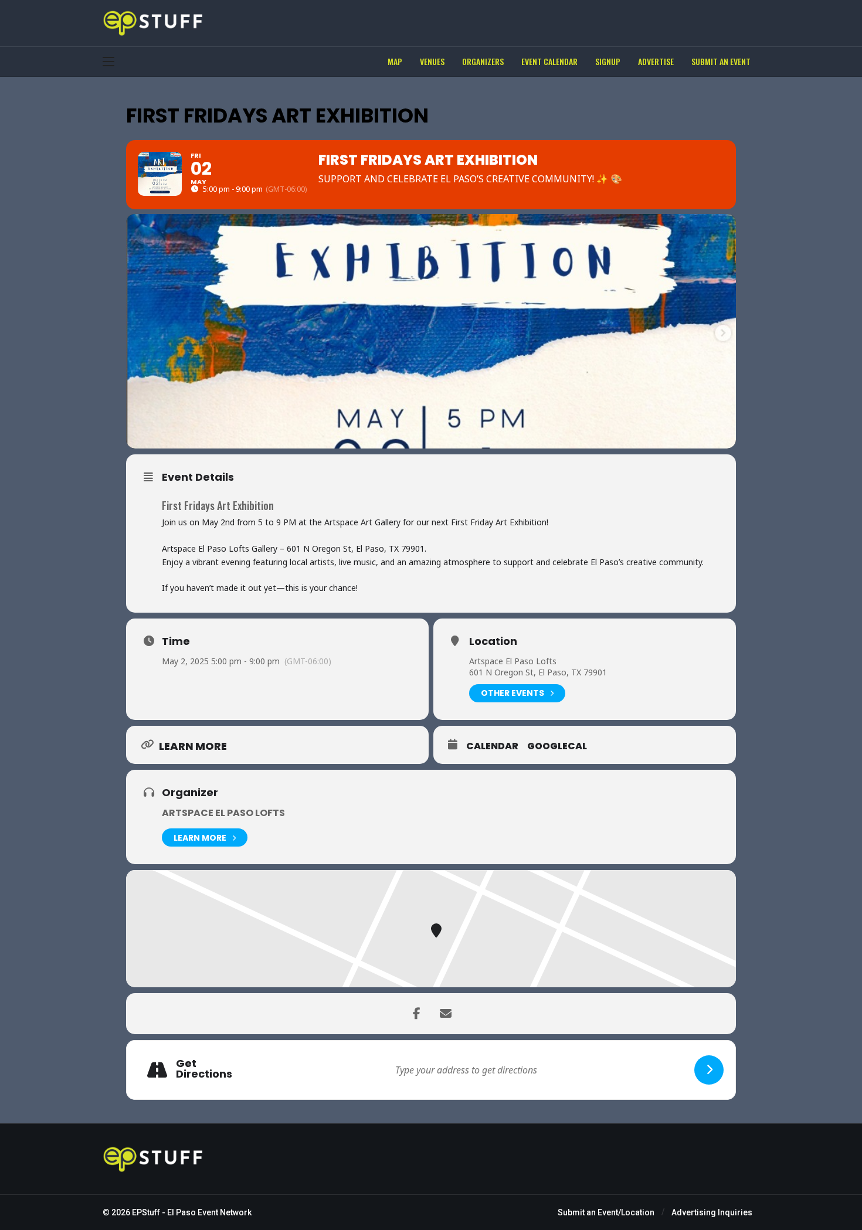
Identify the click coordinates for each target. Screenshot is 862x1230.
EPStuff (146, 1212)
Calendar (492, 746)
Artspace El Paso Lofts (512, 661)
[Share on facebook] (416, 1013)
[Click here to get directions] (709, 1070)
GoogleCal (557, 746)
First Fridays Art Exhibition (218, 505)
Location (493, 641)
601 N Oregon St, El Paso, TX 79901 (538, 672)
